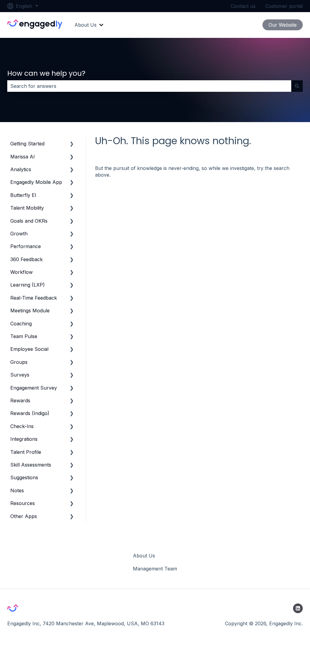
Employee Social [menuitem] (29, 349)
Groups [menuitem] (19, 362)
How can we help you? (46, 73)
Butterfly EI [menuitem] (23, 195)
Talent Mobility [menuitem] (27, 208)
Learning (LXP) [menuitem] (27, 285)
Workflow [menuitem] (21, 272)
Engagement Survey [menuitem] (33, 388)
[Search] (297, 86)
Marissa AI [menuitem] (22, 157)
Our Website (283, 25)
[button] (72, 144)
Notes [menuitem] (17, 490)
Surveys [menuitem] (19, 375)
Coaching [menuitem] (21, 324)
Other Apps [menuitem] (23, 516)
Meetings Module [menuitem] (30, 310)
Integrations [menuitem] (24, 439)
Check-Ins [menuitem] (22, 426)
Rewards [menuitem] (20, 400)
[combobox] (149, 86)
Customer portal (284, 6)
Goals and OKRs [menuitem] (29, 221)
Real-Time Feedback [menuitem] (33, 298)
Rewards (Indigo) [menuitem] (29, 413)
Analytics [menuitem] (20, 169)
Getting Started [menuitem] (27, 144)
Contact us (243, 6)
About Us (85, 25)
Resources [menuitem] (22, 503)
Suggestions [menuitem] (24, 477)
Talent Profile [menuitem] (25, 452)
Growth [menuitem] (19, 234)
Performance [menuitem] (25, 246)
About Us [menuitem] (144, 556)
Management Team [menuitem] (155, 569)
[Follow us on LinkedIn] (298, 608)
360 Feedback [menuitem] (26, 259)
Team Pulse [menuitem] (23, 336)
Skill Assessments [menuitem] (30, 465)
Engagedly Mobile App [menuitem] (36, 182)
